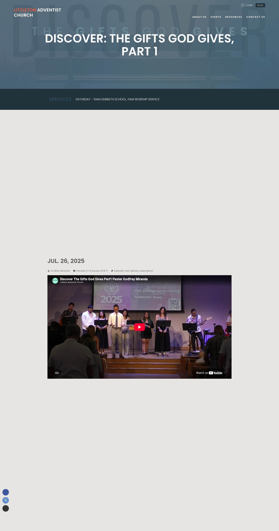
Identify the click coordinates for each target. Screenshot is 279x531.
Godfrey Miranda (60, 270)
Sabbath (119, 270)
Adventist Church (37, 12)
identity (134, 270)
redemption (146, 270)
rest (127, 270)
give (260, 5)
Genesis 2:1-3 (83, 270)
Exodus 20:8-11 (100, 270)
